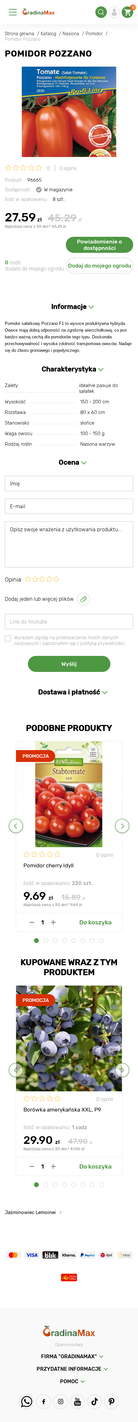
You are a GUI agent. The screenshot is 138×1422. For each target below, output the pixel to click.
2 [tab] (45, 940)
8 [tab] (101, 940)
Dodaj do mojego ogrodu (99, 265)
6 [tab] (83, 940)
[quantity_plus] (53, 922)
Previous (16, 826)
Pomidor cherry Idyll (48, 865)
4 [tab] (64, 940)
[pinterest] (111, 1401)
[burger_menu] (13, 12)
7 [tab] (92, 940)
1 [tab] (36, 940)
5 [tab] (73, 940)
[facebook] (43, 1401)
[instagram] (60, 1401)
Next (122, 826)
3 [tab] (55, 940)
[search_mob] (101, 12)
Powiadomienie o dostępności (99, 244)
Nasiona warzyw (97, 444)
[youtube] (77, 1401)
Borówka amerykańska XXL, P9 (62, 1109)
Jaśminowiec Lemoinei (30, 1212)
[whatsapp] (26, 1401)
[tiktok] (94, 1401)
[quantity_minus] (32, 922)
